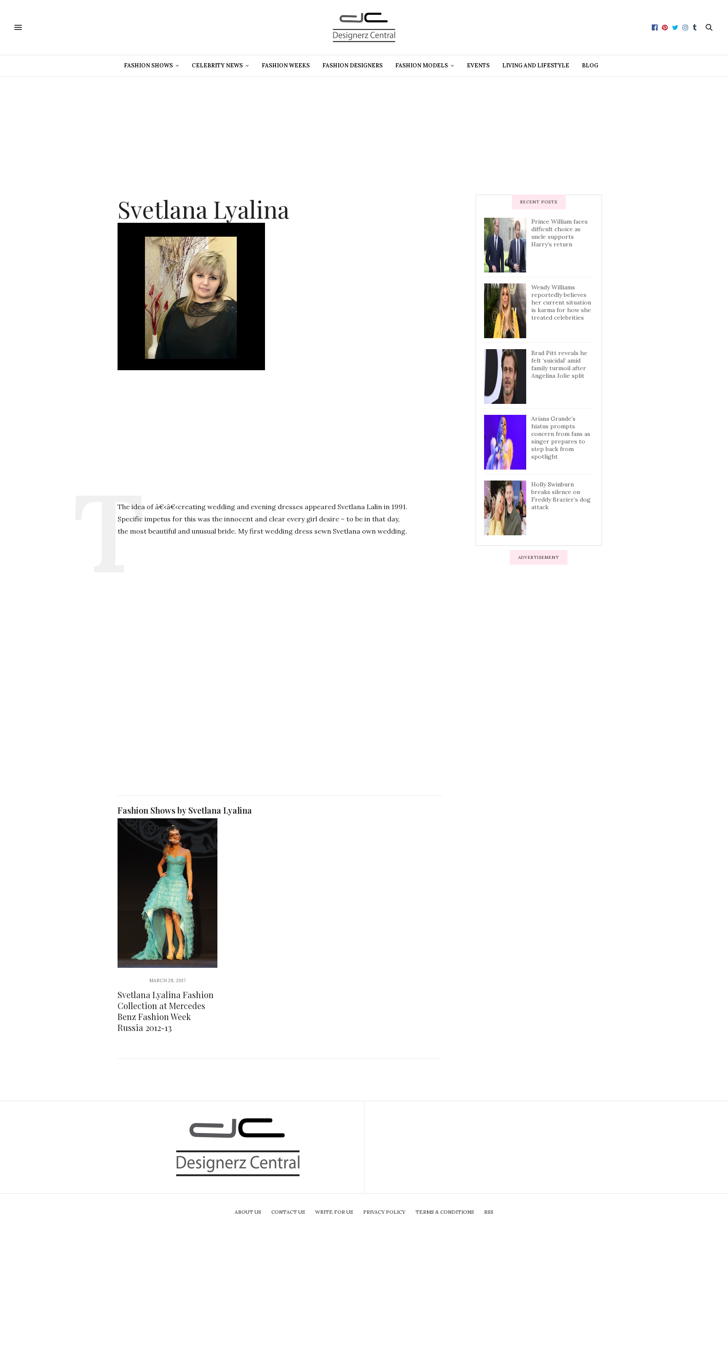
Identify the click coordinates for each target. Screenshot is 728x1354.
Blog (590, 65)
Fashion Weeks (286, 65)
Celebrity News (217, 65)
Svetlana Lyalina (203, 208)
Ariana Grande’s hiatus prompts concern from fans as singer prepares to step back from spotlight (560, 437)
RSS (488, 1212)
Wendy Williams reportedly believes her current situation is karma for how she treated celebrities (561, 302)
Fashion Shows (148, 65)
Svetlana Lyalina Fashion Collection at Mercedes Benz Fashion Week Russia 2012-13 (166, 1011)
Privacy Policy (384, 1212)
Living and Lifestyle (535, 65)
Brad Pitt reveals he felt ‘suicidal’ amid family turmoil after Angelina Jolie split (559, 364)
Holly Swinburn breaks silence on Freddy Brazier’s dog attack (561, 496)
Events (478, 65)
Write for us (334, 1212)
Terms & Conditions (444, 1212)
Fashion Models (421, 65)
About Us (248, 1212)
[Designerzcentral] (364, 27)
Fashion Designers (352, 65)
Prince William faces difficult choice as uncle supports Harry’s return (559, 233)
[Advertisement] (364, 136)
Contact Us (288, 1212)
